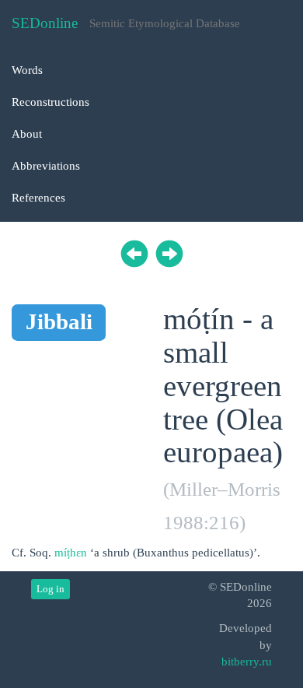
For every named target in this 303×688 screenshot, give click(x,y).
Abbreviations (46, 166)
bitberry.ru (246, 661)
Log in (50, 589)
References (38, 197)
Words (27, 70)
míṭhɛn (70, 552)
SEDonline (45, 23)
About (27, 134)
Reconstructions (50, 102)
